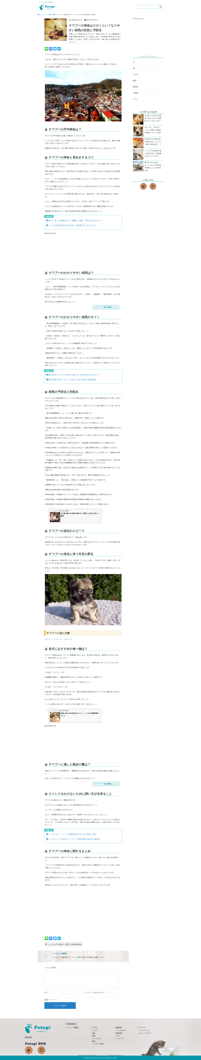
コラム (135, 99)
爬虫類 (135, 87)
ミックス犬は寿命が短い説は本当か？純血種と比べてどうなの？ (72, 225)
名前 (45, 992)
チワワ (47, 639)
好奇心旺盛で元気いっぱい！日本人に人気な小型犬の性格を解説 (72, 379)
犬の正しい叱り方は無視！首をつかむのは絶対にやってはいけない (152, 118)
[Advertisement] (62, 249)
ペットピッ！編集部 (59, 953)
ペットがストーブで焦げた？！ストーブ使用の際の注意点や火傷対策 (74, 839)
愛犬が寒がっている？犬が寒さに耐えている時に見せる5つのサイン (73, 375)
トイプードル (57, 639)
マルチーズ (67, 639)
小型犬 (67, 944)
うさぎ (135, 74)
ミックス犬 (52, 944)
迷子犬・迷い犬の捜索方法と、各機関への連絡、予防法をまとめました (75, 220)
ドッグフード (144, 1030)
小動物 (135, 93)
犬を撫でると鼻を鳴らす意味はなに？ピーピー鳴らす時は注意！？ (152, 141)
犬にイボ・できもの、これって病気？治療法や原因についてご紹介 (152, 129)
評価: (46, 1000)
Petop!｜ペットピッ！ (99, 1055)
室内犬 (61, 944)
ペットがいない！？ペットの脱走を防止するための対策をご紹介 (72, 834)
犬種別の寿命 (76, 944)
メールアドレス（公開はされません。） (95, 992)
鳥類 (134, 80)
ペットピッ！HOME (45, 14)
